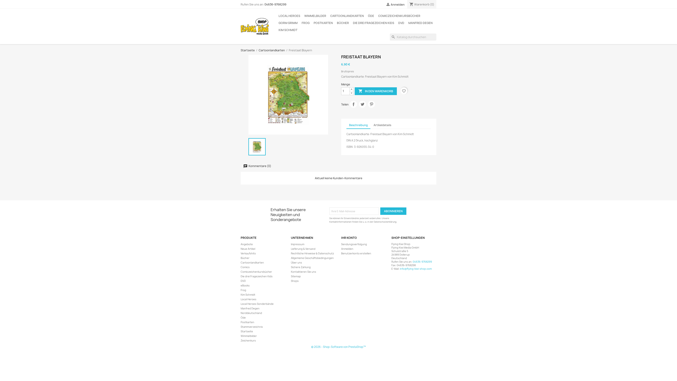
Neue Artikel (248, 248)
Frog (306, 23)
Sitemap (296, 276)
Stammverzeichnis (252, 326)
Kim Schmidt (288, 30)
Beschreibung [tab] (358, 125)
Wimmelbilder (315, 16)
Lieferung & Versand (303, 248)
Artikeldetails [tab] (382, 125)
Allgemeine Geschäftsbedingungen (312, 258)
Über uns (296, 262)
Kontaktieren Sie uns (303, 271)
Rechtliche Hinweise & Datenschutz (312, 253)
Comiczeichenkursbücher (399, 16)
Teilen (353, 104)
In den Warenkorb (375, 91)
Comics (245, 267)
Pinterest (371, 104)
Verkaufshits (248, 253)
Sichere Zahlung (301, 267)
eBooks (245, 285)
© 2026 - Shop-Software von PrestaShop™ (338, 347)
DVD (401, 23)
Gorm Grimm (288, 23)
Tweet (362, 104)
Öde (371, 16)
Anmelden (347, 248)
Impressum (297, 244)
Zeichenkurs (248, 340)
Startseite (247, 331)
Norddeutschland (251, 313)
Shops (295, 281)
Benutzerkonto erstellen (356, 253)
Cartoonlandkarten (347, 16)
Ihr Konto (349, 238)
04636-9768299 (275, 4)
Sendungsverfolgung (354, 244)
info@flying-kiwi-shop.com (416, 268)
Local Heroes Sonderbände (257, 304)
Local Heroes (289, 16)
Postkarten (323, 23)
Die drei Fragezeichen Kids (373, 23)
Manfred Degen (420, 23)
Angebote (247, 244)
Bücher (343, 23)
